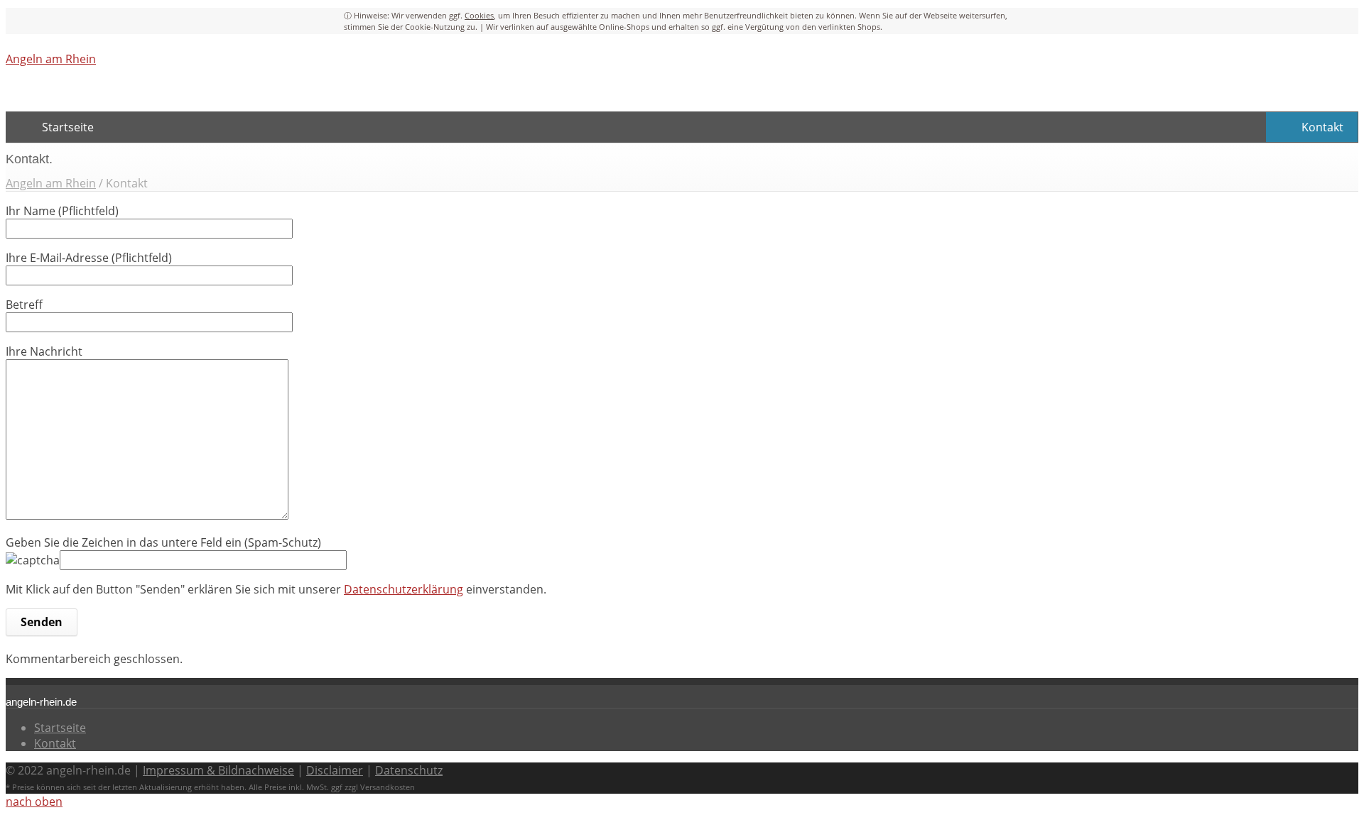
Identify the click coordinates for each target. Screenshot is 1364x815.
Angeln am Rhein (51, 59)
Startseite (60, 727)
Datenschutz (409, 770)
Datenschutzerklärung (403, 589)
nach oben (34, 801)
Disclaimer (334, 770)
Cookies (479, 15)
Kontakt (55, 743)
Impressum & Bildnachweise (218, 770)
